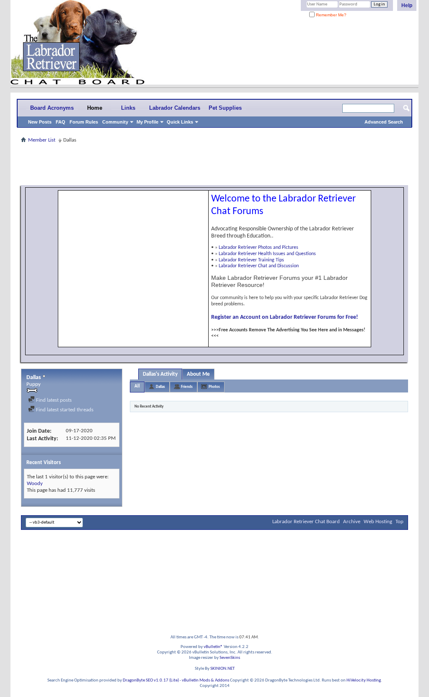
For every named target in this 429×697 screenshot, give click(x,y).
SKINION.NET (222, 668)
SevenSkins (230, 658)
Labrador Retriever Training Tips (251, 260)
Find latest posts (53, 400)
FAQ (60, 121)
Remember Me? (330, 15)
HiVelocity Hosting (363, 680)
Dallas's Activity (160, 374)
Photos (214, 387)
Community (115, 121)
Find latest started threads (64, 410)
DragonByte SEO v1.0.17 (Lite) (151, 680)
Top (399, 521)
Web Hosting (378, 521)
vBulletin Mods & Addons (205, 680)
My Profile (147, 121)
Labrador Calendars (174, 108)
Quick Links (180, 121)
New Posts (40, 121)
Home (94, 108)
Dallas (160, 387)
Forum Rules (84, 121)
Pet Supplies (225, 108)
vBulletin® (213, 647)
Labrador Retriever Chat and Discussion (259, 265)
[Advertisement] (214, 164)
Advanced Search (383, 121)
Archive (351, 521)
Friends (187, 387)
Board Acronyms (52, 108)
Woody (35, 483)
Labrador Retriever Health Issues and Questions (267, 253)
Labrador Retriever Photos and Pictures (258, 247)
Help (406, 5)
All (137, 386)
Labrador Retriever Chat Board (306, 521)
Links (128, 108)
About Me (198, 374)
